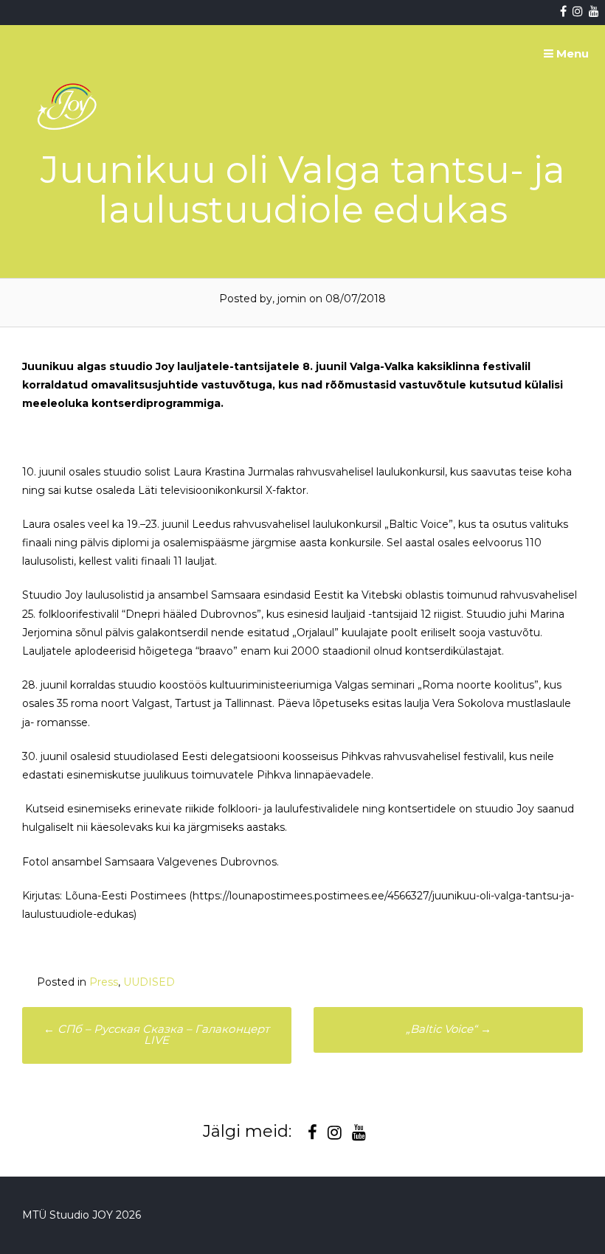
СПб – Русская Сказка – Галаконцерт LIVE (156, 1034)
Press (103, 982)
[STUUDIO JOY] (68, 164)
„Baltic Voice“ (448, 1029)
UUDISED (149, 982)
